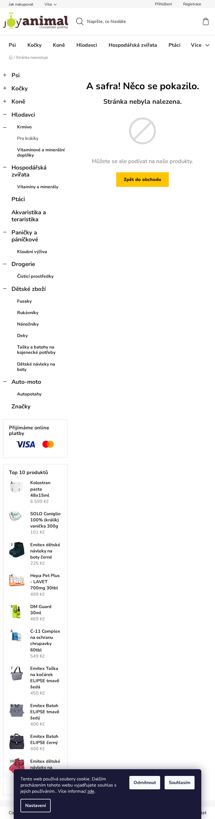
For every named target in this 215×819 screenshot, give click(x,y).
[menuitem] (12, 45)
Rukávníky (27, 313)
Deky (22, 336)
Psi (15, 75)
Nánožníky (28, 324)
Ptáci (18, 199)
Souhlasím (179, 783)
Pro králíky (27, 138)
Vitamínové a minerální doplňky (41, 152)
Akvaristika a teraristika (28, 215)
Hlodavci (23, 115)
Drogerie (23, 264)
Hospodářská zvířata (28, 171)
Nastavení (35, 805)
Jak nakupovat (21, 4)
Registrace (192, 4)
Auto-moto (26, 382)
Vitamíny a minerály (37, 187)
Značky (21, 406)
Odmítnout (145, 783)
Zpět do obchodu (142, 179)
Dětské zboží (28, 289)
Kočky (19, 88)
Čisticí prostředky (35, 276)
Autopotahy (29, 394)
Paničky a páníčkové (24, 236)
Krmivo (24, 127)
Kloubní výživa (32, 252)
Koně (18, 101)
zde (90, 791)
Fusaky (24, 301)
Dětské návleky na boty (36, 367)
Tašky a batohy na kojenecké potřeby (36, 350)
